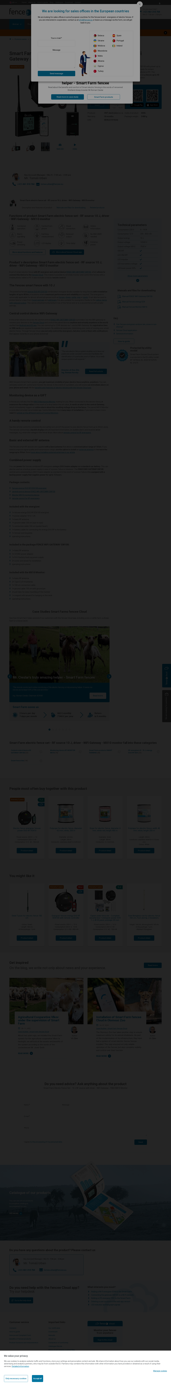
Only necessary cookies (15, 1378)
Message (56, 50)
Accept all (37, 1378)
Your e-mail (56, 38)
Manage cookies (160, 1371)
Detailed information (20, 1366)
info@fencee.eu (86, 20)
